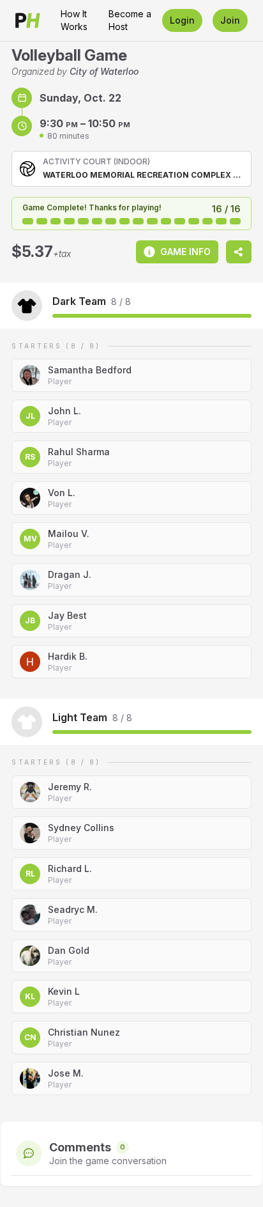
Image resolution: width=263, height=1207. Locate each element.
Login (182, 20)
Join (230, 20)
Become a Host (130, 20)
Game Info (185, 251)
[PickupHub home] (27, 20)
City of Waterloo (104, 71)
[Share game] (239, 251)
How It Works (74, 20)
